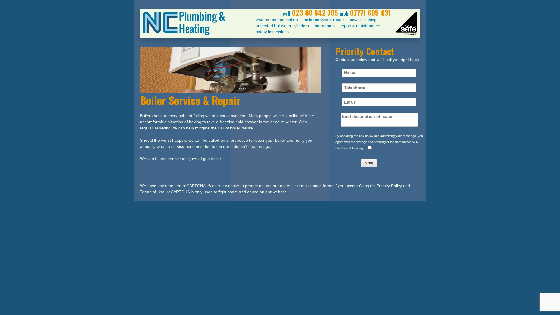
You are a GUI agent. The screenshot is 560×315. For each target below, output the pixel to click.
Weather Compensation (277, 19)
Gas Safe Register (406, 23)
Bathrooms (325, 25)
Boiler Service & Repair (324, 19)
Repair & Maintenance (360, 25)
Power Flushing (363, 19)
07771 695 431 (370, 12)
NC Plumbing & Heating (184, 23)
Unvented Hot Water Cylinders (282, 25)
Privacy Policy (389, 185)
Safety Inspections (272, 31)
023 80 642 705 (315, 12)
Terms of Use (152, 192)
